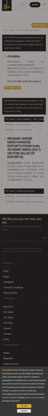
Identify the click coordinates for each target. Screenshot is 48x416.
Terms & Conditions (9, 398)
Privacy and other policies (35, 398)
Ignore (24, 411)
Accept (24, 406)
